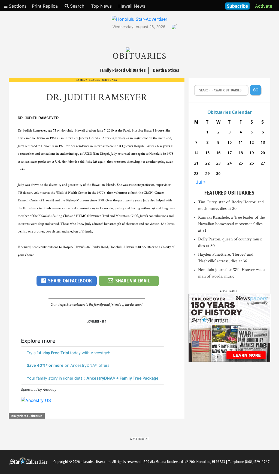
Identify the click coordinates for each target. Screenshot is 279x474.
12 (251, 142)
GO (255, 90)
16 (218, 152)
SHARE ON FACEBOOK (70, 281)
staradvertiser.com (96, 462)
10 (229, 142)
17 (229, 152)
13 (262, 142)
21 (196, 163)
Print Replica (45, 6)
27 (262, 163)
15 (207, 152)
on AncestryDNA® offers (68, 365)
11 (240, 142)
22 (207, 163)
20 (262, 152)
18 (240, 152)
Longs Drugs (205, 5)
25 (240, 163)
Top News (101, 6)
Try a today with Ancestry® (68, 352)
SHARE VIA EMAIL (132, 281)
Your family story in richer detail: (93, 378)
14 (196, 152)
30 (218, 173)
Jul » (201, 182)
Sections (16, 6)
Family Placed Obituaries (27, 416)
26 (251, 163)
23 (218, 163)
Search (77, 6)
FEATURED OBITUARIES (229, 192)
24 (229, 163)
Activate (263, 6)
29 (207, 173)
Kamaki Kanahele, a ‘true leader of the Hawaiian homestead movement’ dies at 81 (231, 223)
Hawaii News (132, 6)
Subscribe (237, 6)
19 (251, 152)
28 (196, 173)
